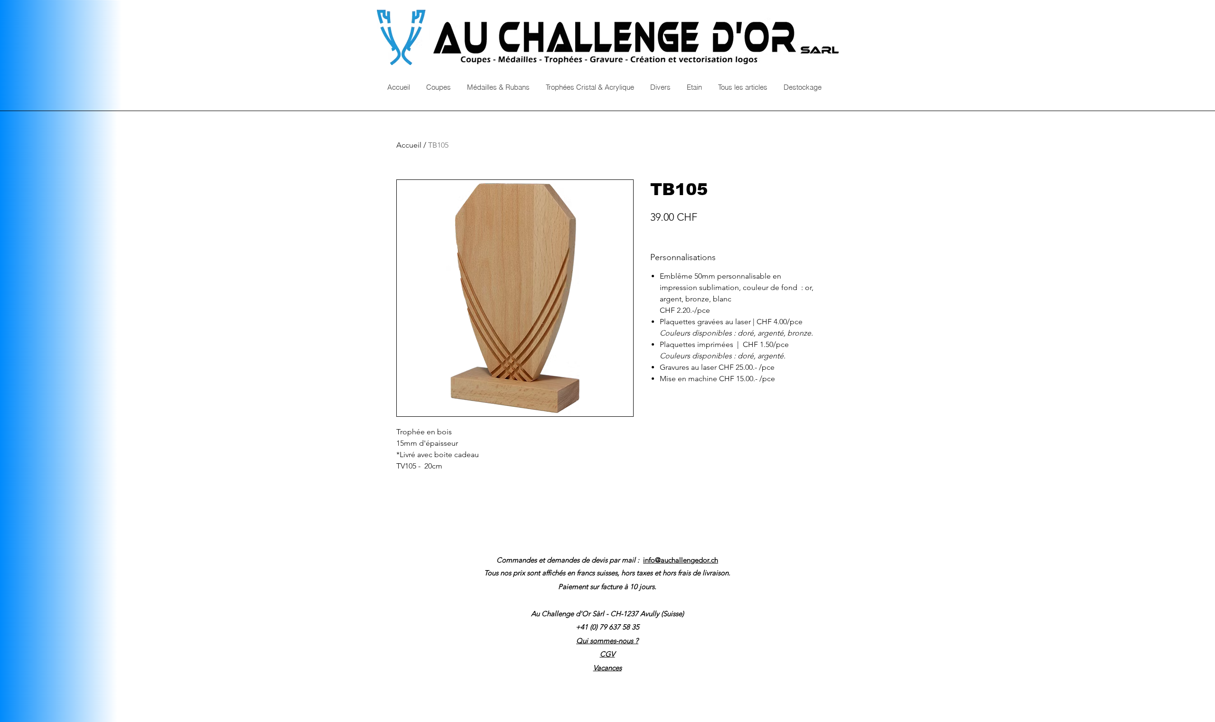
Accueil (408, 145)
